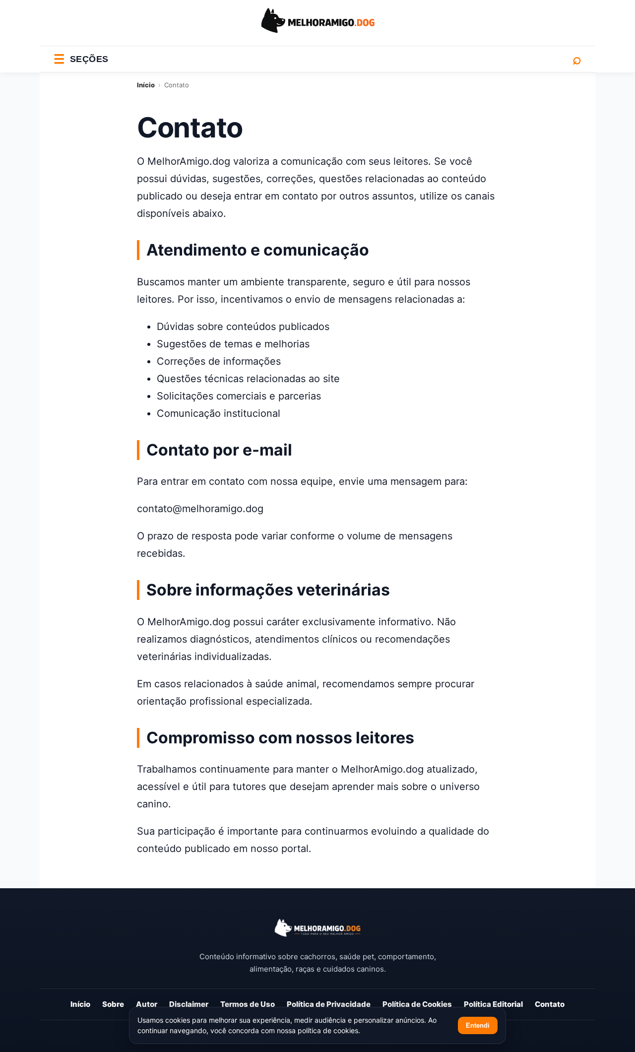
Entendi (478, 1025)
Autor (146, 1004)
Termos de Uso (247, 1004)
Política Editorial (493, 1004)
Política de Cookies (417, 1004)
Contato (550, 1004)
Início (146, 85)
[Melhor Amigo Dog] (317, 927)
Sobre (113, 1004)
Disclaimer (188, 1004)
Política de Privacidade (329, 1004)
